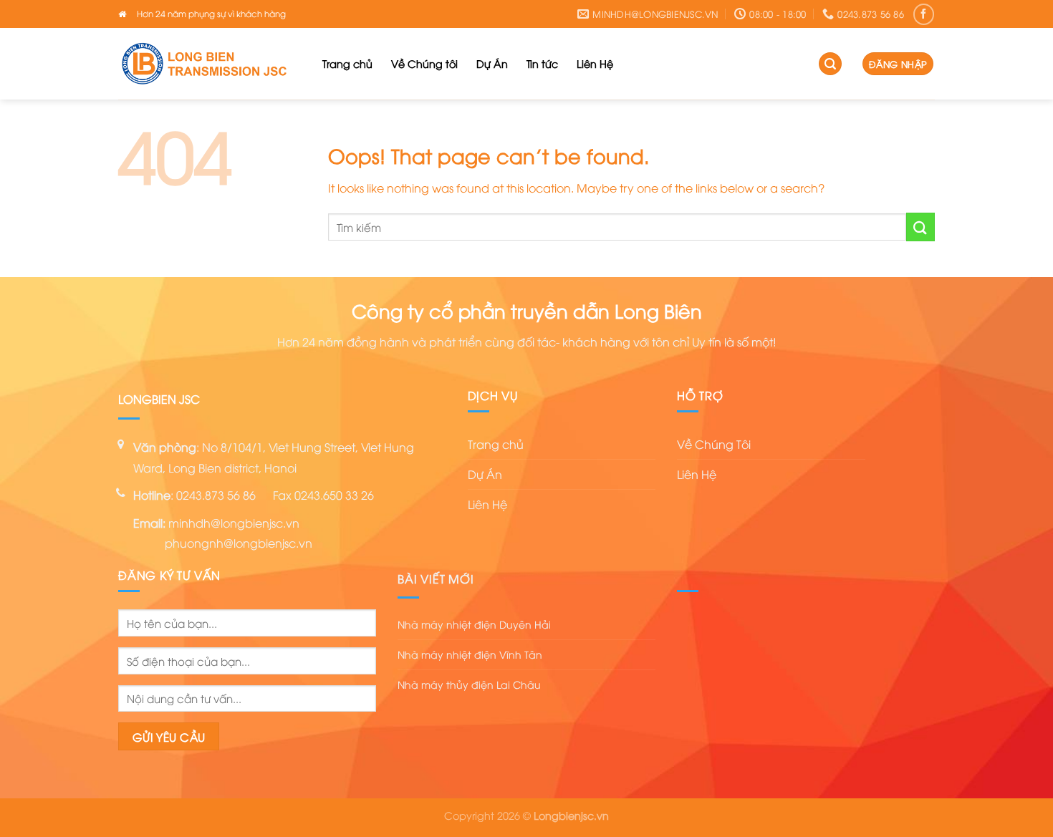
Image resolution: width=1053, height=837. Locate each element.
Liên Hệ (595, 63)
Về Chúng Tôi (714, 444)
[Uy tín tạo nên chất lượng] (209, 63)
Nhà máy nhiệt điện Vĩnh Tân (470, 654)
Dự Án (492, 63)
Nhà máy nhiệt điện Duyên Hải (474, 624)
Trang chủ (347, 63)
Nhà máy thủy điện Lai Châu (469, 684)
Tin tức (542, 63)
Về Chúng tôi (424, 63)
